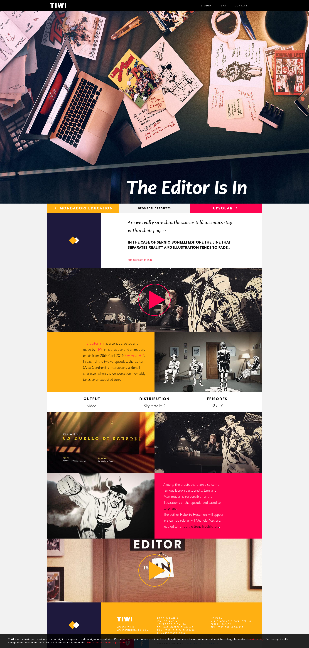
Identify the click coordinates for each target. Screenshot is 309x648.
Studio (206, 5)
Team (223, 5)
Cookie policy (255, 639)
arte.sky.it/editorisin (140, 259)
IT (257, 5)
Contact (241, 5)
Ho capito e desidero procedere (107, 642)
